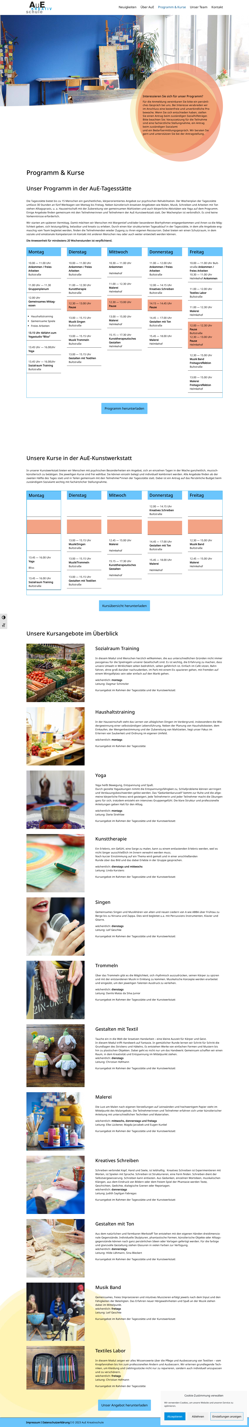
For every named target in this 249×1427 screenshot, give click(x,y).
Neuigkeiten (128, 7)
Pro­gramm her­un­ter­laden (124, 408)
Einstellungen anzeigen (226, 1416)
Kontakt (217, 7)
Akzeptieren (174, 1416)
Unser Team (198, 7)
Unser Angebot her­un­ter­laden (124, 1405)
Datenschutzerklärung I (56, 1422)
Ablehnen (198, 1416)
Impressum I (34, 1422)
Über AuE (147, 7)
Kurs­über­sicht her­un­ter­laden (124, 606)
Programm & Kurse (172, 7)
